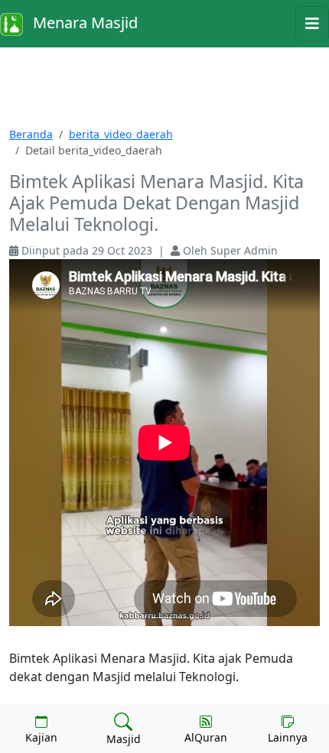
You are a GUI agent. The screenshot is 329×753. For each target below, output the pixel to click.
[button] (41, 728)
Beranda (31, 134)
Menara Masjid (83, 22)
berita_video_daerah (121, 134)
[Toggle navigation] (312, 23)
